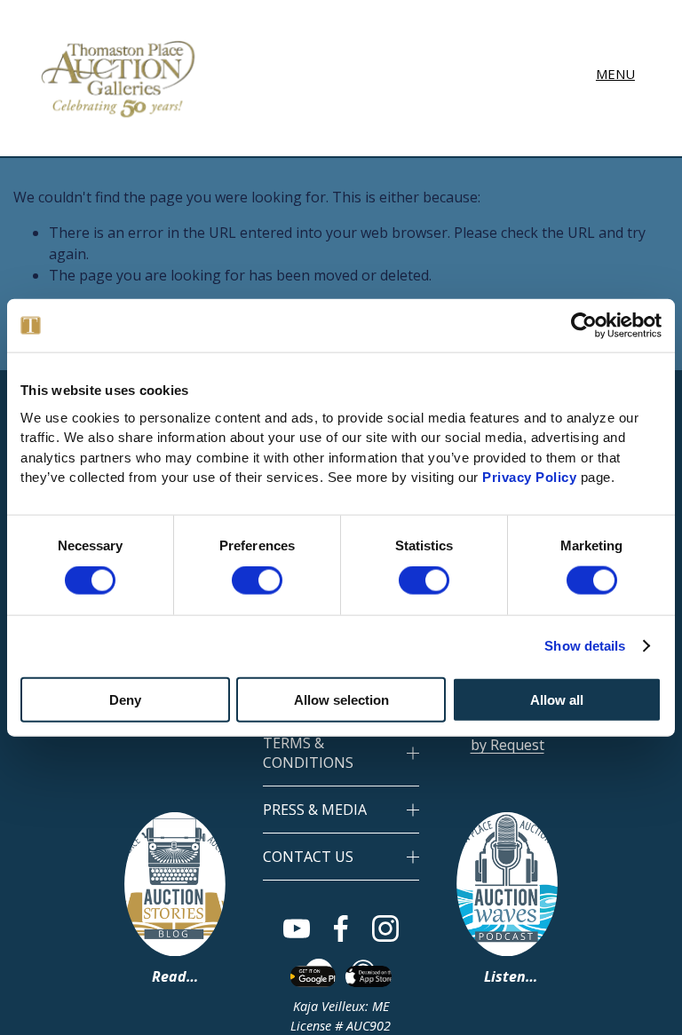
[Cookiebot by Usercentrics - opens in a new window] (584, 325)
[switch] (257, 580)
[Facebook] (341, 928)
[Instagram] (385, 928)
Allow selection (341, 699)
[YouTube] (296, 928)
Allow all (556, 699)
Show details (584, 645)
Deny (125, 699)
